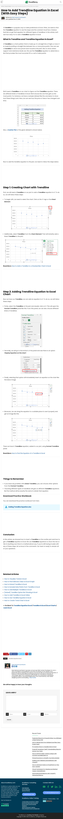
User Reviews (25, 788)
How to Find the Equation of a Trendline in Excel (28, 453)
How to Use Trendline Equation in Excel (17, 598)
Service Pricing (26, 790)
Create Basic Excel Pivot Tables (30, 801)
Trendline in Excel (39, 605)
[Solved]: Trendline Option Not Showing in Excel (20, 592)
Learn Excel (7, 608)
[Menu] (2, 2)
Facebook (48, 787)
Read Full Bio (33, 677)
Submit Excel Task (29, 794)
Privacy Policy (52, 798)
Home (2, 6)
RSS (60, 787)
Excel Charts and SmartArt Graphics (29, 805)
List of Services (26, 789)
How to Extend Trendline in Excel (15, 584)
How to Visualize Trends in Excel (15, 579)
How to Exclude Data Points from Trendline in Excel (22, 587)
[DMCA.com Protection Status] (47, 801)
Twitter (52, 787)
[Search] (60, 2)
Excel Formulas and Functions (30, 803)
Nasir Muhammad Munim (19, 17)
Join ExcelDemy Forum (52, 792)
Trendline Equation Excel (23, 605)
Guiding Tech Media (32, 815)
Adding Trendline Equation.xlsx (19, 507)
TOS (57, 798)
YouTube (44, 787)
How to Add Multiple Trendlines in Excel (18, 590)
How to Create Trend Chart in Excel (16, 600)
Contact (45, 798)
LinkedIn (56, 787)
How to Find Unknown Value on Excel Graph (19, 582)
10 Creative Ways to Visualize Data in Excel (44, 747)
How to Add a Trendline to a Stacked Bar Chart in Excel (31, 266)
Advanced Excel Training (28, 807)
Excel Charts (8, 6)
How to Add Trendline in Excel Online (17, 595)
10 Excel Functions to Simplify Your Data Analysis (45, 758)
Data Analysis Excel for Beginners (31, 808)
